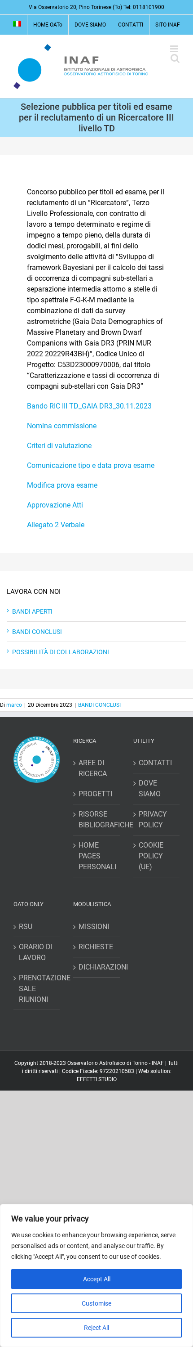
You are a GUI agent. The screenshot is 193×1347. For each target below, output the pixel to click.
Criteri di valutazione (59, 445)
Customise (96, 1303)
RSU (25, 926)
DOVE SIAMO (150, 788)
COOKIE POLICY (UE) (151, 856)
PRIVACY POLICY (153, 819)
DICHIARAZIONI (97, 967)
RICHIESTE (96, 947)
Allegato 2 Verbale (55, 525)
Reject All (96, 1327)
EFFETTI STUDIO (97, 1079)
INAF (158, 1063)
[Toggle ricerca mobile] (175, 58)
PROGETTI (95, 794)
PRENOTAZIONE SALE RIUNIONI (37, 989)
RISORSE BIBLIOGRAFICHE (97, 819)
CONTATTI (155, 763)
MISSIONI (94, 926)
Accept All (96, 1279)
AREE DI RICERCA (93, 768)
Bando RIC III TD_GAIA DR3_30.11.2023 (89, 406)
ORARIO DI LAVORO (36, 952)
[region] (96, 1275)
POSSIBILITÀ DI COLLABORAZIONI (60, 652)
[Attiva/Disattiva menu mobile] (175, 49)
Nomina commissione (61, 426)
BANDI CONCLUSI (37, 631)
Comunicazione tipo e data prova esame (90, 465)
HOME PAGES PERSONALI (97, 856)
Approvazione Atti (55, 505)
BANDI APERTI (32, 611)
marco (14, 705)
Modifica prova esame (62, 485)
